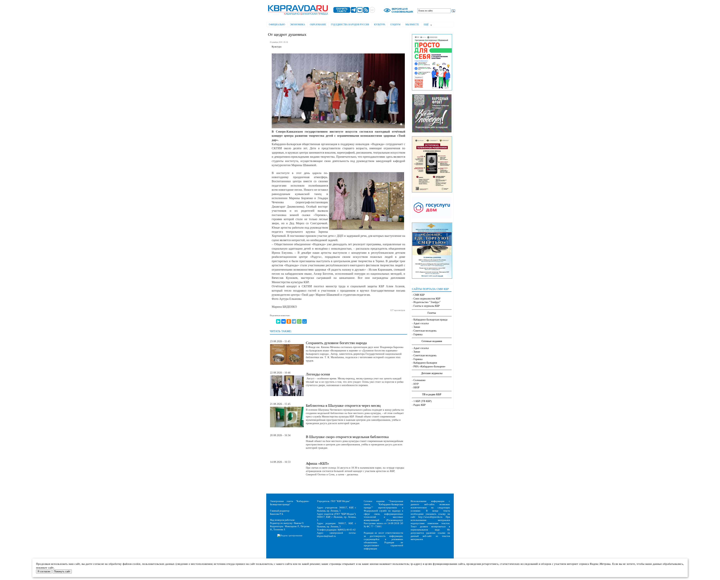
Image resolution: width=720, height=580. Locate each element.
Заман (416, 327)
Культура (379, 24)
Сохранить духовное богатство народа (336, 343)
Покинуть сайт (62, 571)
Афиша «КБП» (317, 463)
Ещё (425, 25)
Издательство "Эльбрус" (427, 302)
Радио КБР (419, 405)
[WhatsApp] (299, 321)
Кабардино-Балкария (425, 362)
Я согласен (44, 571)
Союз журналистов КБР (426, 298)
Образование (318, 24)
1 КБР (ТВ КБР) (422, 401)
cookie (136, 563)
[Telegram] (294, 321)
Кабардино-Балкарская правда (430, 319)
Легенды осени (318, 374)
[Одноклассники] (288, 321)
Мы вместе (412, 24)
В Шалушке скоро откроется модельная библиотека (347, 437)
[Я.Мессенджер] (278, 321)
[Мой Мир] (304, 321)
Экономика (297, 24)
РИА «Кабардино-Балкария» (429, 366)
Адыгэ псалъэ (421, 323)
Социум (395, 24)
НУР (416, 384)
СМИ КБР (419, 294)
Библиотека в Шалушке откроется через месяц (343, 405)
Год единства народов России (350, 24)
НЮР (416, 387)
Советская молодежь (424, 330)
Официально (277, 24)
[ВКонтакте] (283, 321)
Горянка (417, 334)
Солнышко (419, 380)
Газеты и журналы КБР (426, 306)
